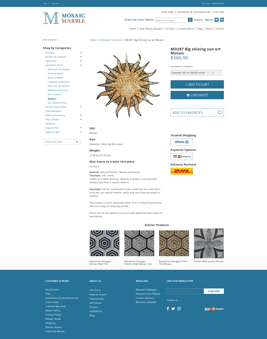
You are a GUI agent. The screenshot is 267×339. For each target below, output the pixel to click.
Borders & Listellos (55, 57)
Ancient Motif (55, 73)
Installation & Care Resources (193, 11)
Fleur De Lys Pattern (59, 86)
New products (50, 39)
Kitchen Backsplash (56, 107)
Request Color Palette (148, 293)
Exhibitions (95, 311)
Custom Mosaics (145, 297)
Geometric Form (54, 65)
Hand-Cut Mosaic (55, 331)
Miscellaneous (53, 111)
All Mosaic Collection (111, 39)
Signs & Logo (52, 132)
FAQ (47, 293)
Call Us (55, 3)
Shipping (50, 322)
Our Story (95, 290)
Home (133, 28)
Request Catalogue (146, 289)
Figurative (50, 61)
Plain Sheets (52, 119)
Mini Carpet (54, 94)
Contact (220, 28)
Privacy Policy (53, 314)
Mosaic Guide (53, 318)
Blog (200, 28)
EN (44, 3)
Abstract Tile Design (59, 69)
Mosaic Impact (53, 327)
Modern (52, 98)
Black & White (55, 78)
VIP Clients (95, 302)
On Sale (170, 28)
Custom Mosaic (186, 28)
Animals (49, 52)
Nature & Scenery (55, 115)
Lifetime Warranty (55, 306)
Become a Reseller (146, 302)
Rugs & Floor (52, 128)
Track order (167, 11)
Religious (50, 123)
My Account (52, 289)
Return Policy (53, 310)
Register (198, 19)
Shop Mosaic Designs (151, 28)
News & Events (97, 294)
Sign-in (209, 19)
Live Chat (219, 11)
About (209, 28)
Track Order (52, 302)
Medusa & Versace (58, 90)
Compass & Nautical (59, 82)
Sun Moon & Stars (58, 103)
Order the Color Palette (139, 20)
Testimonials (96, 298)
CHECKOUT (199, 95)
